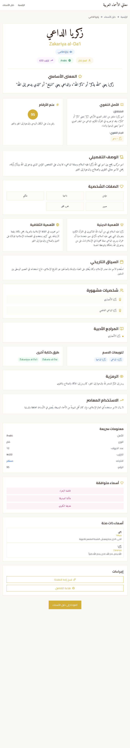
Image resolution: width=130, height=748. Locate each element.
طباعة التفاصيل (63, 588)
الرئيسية (21, 5)
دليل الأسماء (8, 5)
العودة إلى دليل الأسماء (65, 605)
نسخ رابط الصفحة (63, 579)
